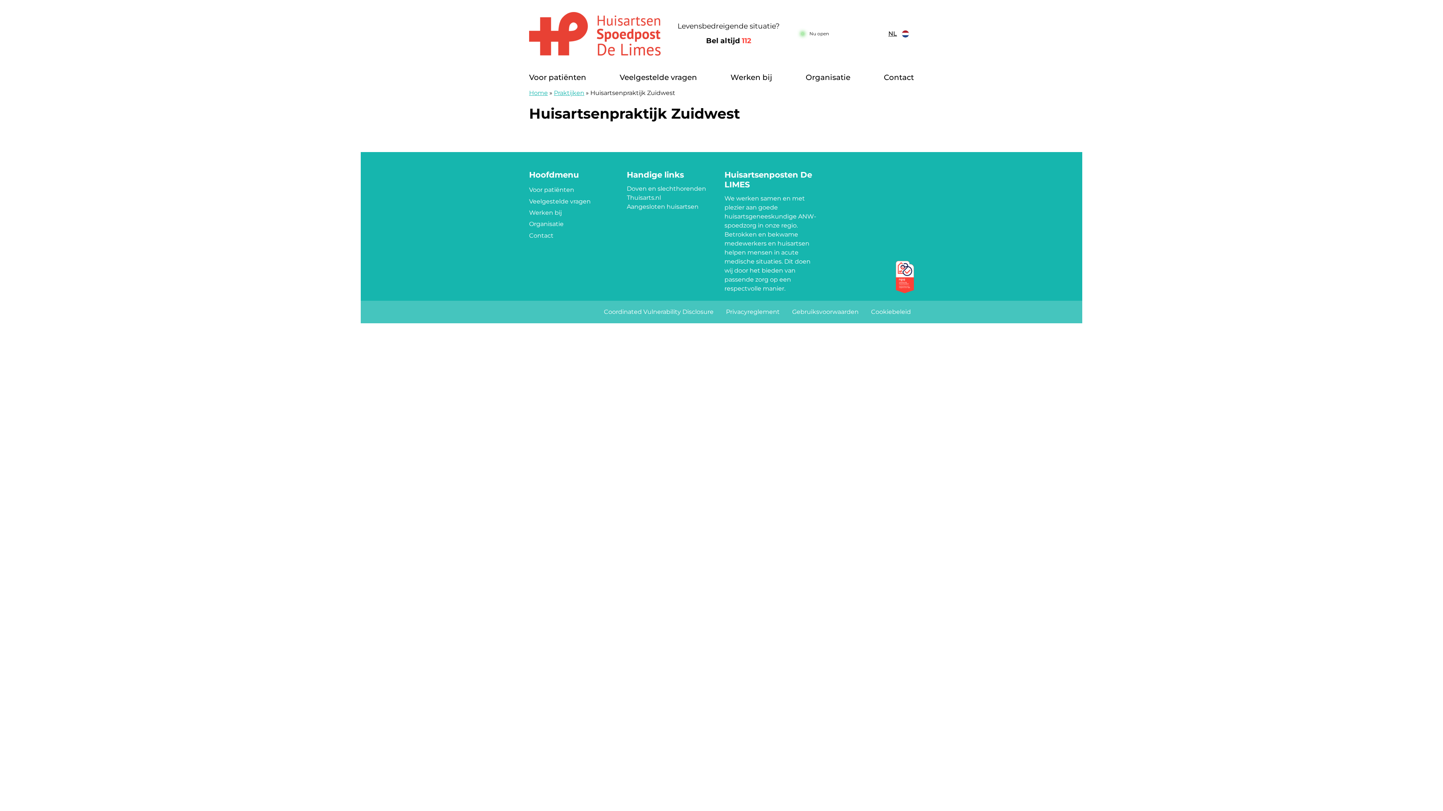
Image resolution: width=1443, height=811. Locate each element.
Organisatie (828, 77)
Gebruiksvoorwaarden (825, 311)
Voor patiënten (557, 77)
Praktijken (569, 92)
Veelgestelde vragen (658, 77)
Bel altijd (728, 40)
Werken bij (751, 77)
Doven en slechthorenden (666, 188)
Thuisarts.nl (644, 197)
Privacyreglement (753, 311)
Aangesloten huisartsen (663, 206)
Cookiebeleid (891, 311)
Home (538, 92)
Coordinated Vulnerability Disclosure (659, 311)
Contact (899, 77)
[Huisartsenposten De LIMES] (595, 34)
